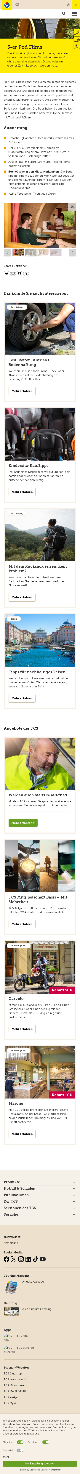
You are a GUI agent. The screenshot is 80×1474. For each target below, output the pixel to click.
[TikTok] (36, 1258)
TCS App (22, 1336)
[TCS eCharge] (9, 1347)
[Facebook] (7, 1258)
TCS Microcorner (14, 1385)
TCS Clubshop (13, 1373)
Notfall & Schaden (76, 4)
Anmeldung (11, 1243)
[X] (14, 1258)
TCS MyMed (11, 1403)
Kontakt (68, 4)
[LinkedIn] (28, 1258)
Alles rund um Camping (37, 1309)
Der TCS (11, 1202)
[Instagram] (21, 1258)
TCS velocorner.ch (15, 1379)
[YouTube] (43, 1258)
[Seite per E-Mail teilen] (13, 274)
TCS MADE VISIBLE (16, 1391)
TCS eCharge (25, 1347)
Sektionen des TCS (20, 1208)
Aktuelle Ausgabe (33, 1281)
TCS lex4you (12, 1397)
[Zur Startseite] (7, 5)
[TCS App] (8, 1336)
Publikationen (16, 1195)
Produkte (12, 1182)
